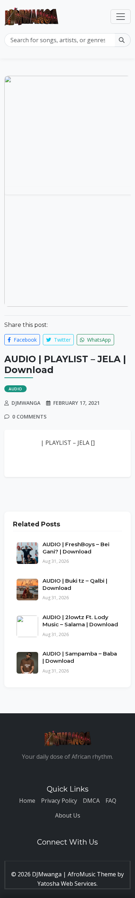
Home (27, 801)
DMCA (91, 801)
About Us (67, 815)
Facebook (24, 339)
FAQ (110, 801)
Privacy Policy (59, 801)
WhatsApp (98, 339)
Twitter (62, 339)
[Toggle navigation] (121, 16)
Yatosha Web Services (66, 884)
